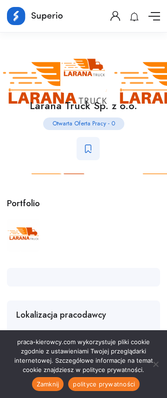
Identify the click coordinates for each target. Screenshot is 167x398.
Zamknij (48, 384)
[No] (155, 364)
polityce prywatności (104, 384)
